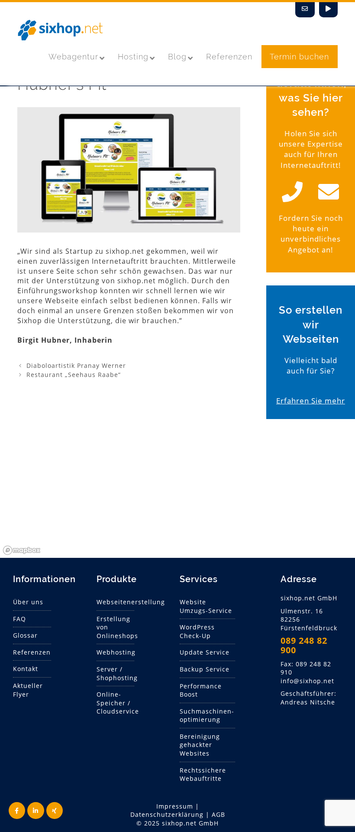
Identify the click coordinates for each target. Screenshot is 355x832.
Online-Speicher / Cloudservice (118, 702)
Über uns (28, 602)
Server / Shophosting (117, 673)
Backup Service (204, 669)
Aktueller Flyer (28, 689)
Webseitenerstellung (131, 602)
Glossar (25, 635)
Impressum (174, 806)
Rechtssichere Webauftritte (203, 774)
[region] (177, 493)
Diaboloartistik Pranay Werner (76, 365)
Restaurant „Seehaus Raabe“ (73, 374)
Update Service (204, 652)
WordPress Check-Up (197, 631)
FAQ (19, 619)
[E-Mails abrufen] (305, 9)
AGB (218, 814)
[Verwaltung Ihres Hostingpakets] (328, 9)
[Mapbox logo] (22, 550)
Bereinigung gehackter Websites (200, 744)
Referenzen (32, 652)
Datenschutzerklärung (166, 814)
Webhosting (116, 652)
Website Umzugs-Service (206, 606)
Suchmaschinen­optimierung (207, 715)
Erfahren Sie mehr (310, 401)
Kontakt (25, 669)
